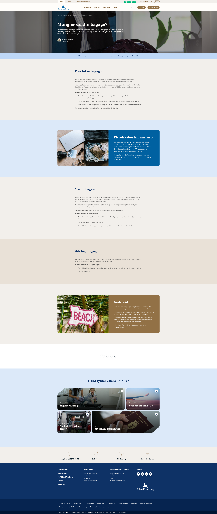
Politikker (134, 503)
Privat (61, 1)
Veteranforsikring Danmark (83, 1)
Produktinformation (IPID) (66, 507)
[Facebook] (102, 356)
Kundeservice (62, 473)
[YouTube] (150, 474)
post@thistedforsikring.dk (90, 480)
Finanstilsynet (90, 503)
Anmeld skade (153, 7)
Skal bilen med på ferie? (70, 427)
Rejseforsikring (69, 405)
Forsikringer (87, 7)
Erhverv (70, 1)
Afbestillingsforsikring (107, 429)
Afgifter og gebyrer (64, 503)
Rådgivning (66, 15)
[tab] (81, 56)
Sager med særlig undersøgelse (99, 507)
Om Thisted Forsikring (65, 477)
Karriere (60, 481)
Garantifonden (78, 503)
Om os (115, 7)
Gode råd (97, 7)
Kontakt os (61, 484)
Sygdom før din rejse (141, 405)
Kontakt (157, 1)
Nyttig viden (106, 7)
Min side (141, 7)
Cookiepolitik (111, 503)
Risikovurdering (82, 507)
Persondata (100, 503)
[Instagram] (142, 474)
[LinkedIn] (110, 356)
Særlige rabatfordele (146, 503)
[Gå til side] (122, 391)
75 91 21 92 (113, 478)
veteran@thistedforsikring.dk (117, 480)
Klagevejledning (123, 503)
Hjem (58, 15)
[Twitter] (106, 356)
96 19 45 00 (148, 1)
